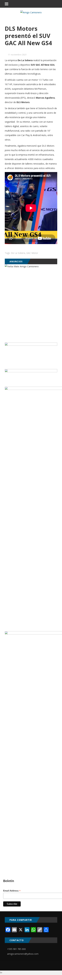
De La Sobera (18, 252)
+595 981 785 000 (16, 949)
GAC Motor (32, 252)
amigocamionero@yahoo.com (22, 953)
